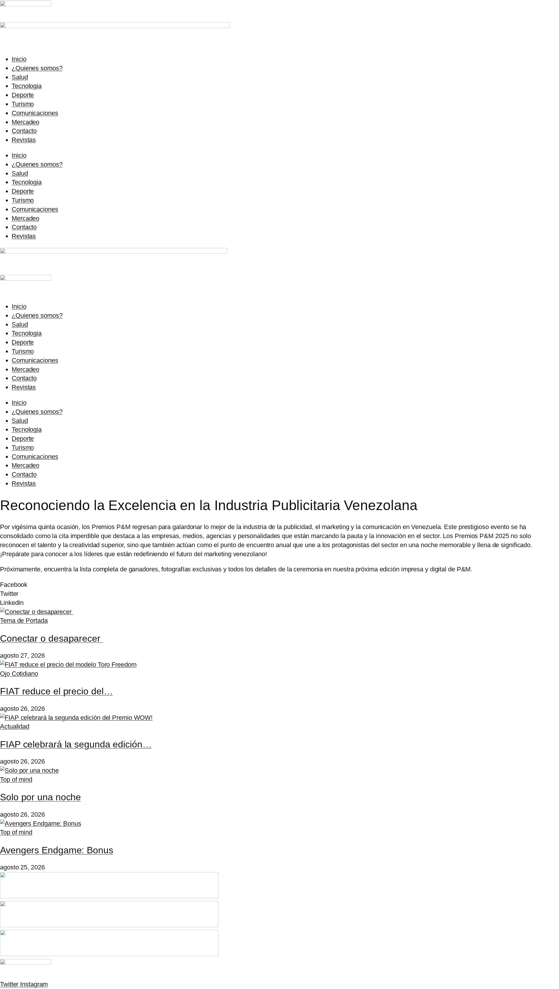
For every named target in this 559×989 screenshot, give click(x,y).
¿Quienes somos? (37, 68)
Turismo (23, 104)
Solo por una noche (40, 797)
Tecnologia (27, 86)
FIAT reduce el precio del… (56, 691)
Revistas (24, 139)
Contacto (24, 130)
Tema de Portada (24, 620)
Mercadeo (25, 122)
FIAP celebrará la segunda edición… (76, 744)
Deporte (23, 95)
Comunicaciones (35, 113)
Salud (20, 77)
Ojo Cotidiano (19, 673)
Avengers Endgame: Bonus (56, 850)
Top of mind (16, 779)
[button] (279, 584)
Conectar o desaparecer (51, 638)
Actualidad (14, 726)
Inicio (19, 59)
